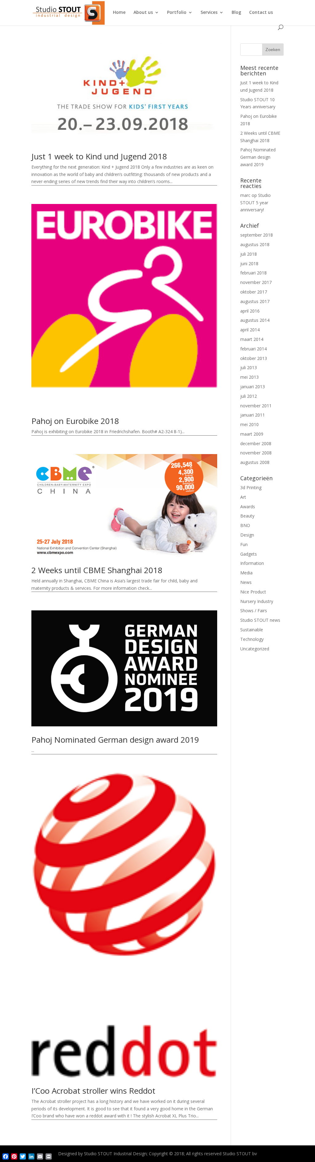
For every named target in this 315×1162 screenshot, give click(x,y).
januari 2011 (252, 415)
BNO (245, 525)
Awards (247, 506)
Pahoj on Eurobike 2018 (75, 420)
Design (247, 535)
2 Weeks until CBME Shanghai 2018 (96, 570)
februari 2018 (253, 273)
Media (246, 573)
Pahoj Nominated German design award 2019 (115, 739)
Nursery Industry (256, 601)
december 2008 (255, 443)
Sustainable (251, 630)
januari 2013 (252, 386)
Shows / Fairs (253, 610)
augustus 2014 (254, 320)
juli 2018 (248, 254)
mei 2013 (249, 377)
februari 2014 (253, 349)
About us (143, 12)
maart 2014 (251, 339)
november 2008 (256, 453)
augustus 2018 (254, 244)
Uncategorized (254, 649)
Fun (244, 544)
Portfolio (176, 12)
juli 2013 (248, 367)
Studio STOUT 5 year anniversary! (255, 202)
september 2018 (256, 235)
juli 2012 (248, 396)
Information (252, 563)
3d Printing (250, 487)
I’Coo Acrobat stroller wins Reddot (93, 1090)
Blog (236, 12)
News (246, 582)
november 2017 (256, 282)
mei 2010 (249, 424)
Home (119, 12)
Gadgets (248, 554)
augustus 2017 (254, 301)
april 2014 (250, 330)
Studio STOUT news (260, 620)
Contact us (261, 12)
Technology (252, 639)
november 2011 (256, 406)
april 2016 (250, 311)
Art (243, 497)
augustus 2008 (254, 462)
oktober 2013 (253, 358)
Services (209, 12)
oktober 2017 (253, 292)
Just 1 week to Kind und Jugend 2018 (99, 156)
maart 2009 (251, 434)
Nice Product (253, 592)
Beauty (247, 516)
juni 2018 (249, 263)
